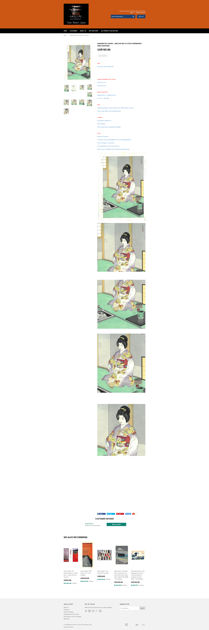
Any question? (93, 31)
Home (65, 31)
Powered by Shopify (68, 627)
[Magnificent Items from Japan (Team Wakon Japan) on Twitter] (86, 611)
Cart (142, 16)
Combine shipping (68, 612)
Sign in (132, 12)
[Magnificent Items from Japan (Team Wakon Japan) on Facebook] (89, 611)
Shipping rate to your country (71, 614)
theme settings (108, 607)
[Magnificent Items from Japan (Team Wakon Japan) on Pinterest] (93, 611)
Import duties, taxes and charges (72, 616)
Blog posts (66, 618)
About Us (83, 31)
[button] (67, 583)
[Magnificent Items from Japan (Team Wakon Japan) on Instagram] (100, 611)
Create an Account (140, 12)
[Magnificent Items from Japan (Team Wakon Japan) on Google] (97, 611)
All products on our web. (109, 31)
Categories (73, 31)
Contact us (66, 609)
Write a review (116, 524)
